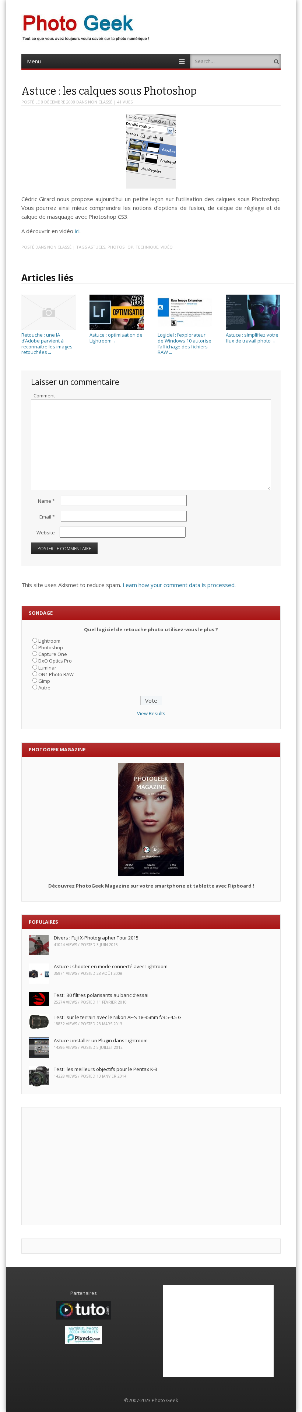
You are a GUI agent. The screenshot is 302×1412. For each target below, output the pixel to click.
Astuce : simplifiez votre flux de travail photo (252, 337)
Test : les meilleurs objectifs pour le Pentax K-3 (105, 1069)
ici (77, 231)
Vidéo (167, 247)
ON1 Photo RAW (56, 674)
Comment (44, 395)
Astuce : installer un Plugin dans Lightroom (101, 1040)
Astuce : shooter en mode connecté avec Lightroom (111, 966)
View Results (151, 713)
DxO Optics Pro (55, 660)
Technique (147, 247)
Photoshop (120, 247)
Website (45, 532)
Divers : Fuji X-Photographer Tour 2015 (96, 937)
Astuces (96, 247)
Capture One (52, 654)
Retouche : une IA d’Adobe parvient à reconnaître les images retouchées (47, 343)
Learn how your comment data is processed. (179, 585)
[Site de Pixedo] (83, 1342)
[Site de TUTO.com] (83, 1317)
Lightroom (49, 640)
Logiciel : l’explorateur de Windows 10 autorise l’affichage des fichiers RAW (184, 343)
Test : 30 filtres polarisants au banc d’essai (101, 995)
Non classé (100, 102)
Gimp (44, 681)
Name (46, 501)
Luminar (47, 667)
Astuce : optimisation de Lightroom (116, 337)
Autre (44, 687)
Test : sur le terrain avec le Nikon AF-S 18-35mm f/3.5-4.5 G (118, 1017)
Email (47, 516)
